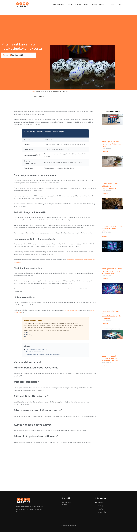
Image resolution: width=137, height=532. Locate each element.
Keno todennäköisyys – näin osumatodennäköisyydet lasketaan (111, 314)
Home (34, 91)
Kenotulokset (98, 5)
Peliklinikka (27, 335)
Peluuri (26, 332)
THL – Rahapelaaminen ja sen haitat (36, 349)
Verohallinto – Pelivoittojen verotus (36, 352)
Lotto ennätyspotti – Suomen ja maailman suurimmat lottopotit (110, 358)
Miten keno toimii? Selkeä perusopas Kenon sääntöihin (112, 228)
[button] (120, 4)
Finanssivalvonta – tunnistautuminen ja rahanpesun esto (43, 354)
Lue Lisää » (105, 151)
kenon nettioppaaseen (72, 310)
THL (25, 337)
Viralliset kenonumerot (78, 5)
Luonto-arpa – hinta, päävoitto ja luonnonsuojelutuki (110, 186)
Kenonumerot (58, 5)
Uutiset (110, 5)
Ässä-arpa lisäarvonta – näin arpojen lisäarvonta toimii (111, 143)
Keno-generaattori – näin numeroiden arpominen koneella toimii (112, 271)
